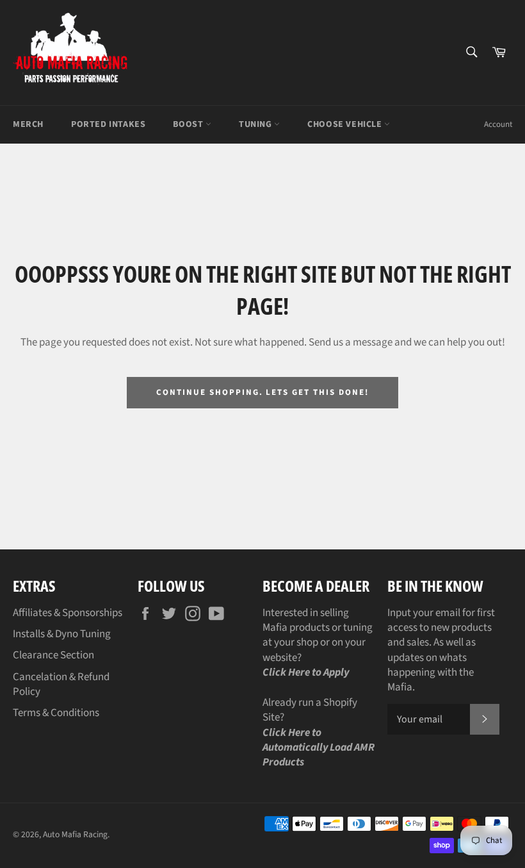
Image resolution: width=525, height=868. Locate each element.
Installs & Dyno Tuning (62, 634)
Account (498, 124)
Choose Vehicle (345, 124)
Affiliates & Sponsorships (67, 613)
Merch (28, 124)
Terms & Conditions (56, 713)
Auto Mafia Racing (75, 834)
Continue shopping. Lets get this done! (262, 392)
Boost (189, 124)
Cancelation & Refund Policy (61, 684)
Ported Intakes (108, 124)
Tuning (256, 124)
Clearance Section (53, 655)
